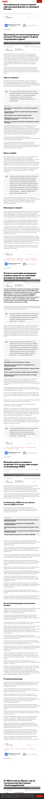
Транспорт (27, 258)
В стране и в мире (24, 748)
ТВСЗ (32, 55)
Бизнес (14, 258)
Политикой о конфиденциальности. (28, 797)
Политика (12, 748)
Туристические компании (31, 447)
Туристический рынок (21, 447)
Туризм (8, 447)
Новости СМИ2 (7, 29)
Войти (39, 1)
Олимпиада (18, 748)
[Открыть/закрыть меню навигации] (33, 1)
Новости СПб (9, 258)
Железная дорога (33, 258)
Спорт (8, 748)
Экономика (6, 750)
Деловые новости (20, 258)
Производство (34, 260)
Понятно (40, 796)
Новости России (28, 260)
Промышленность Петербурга (9, 260)
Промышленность (20, 260)
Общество (17, 448)
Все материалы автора (20, 50)
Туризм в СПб (13, 447)
